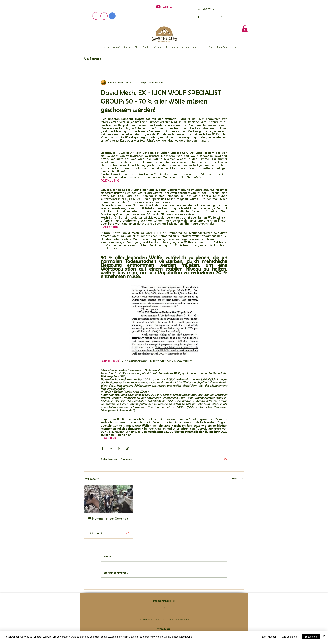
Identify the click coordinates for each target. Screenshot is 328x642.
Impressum (163, 629)
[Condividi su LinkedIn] (119, 448)
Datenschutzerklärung (180, 636)
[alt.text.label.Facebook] (164, 608)
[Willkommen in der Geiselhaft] (108, 499)
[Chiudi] (324, 636)
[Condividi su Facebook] (102, 448)
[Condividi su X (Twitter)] (110, 448)
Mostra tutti (238, 478)
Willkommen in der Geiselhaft (108, 518)
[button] (245, 28)
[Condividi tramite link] (127, 448)
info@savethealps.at (164, 600)
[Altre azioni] (225, 82)
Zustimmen (311, 636)
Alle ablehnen (289, 636)
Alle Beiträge (92, 58)
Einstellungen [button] (269, 636)
